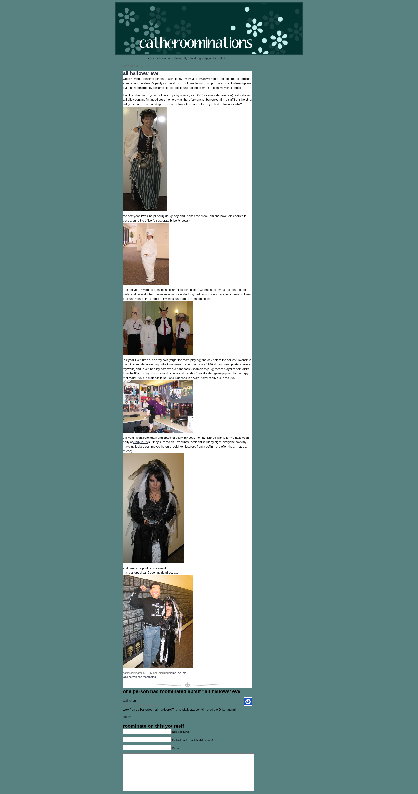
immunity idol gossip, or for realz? (200, 58)
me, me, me (179, 672)
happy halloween (161, 58)
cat (125, 700)
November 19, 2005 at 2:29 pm (140, 705)
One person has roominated (139, 676)
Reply (127, 717)
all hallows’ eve (140, 73)
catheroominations (209, 28)
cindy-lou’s (140, 442)
